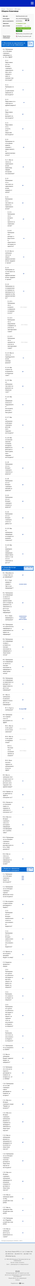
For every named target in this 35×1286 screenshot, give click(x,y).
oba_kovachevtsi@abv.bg (22, 18)
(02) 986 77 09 (27, 1254)
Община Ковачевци (9, 11)
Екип (8, 1264)
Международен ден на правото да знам (17, 1273)
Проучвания (10, 9)
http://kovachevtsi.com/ (21, 16)
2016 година (17, 9)
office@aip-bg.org (10, 1256)
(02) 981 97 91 (18, 1254)
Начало (3, 9)
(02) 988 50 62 (9, 1254)
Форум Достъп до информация (17, 1278)
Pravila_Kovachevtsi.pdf (24, 36)
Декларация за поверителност (19, 1264)
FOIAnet (17, 1280)
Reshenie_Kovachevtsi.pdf (25, 33)
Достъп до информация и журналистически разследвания (17, 1275)
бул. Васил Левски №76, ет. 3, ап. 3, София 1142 (18, 1251)
